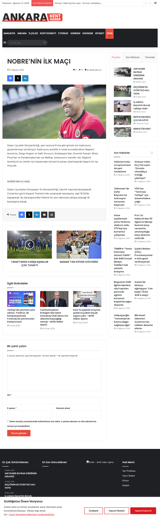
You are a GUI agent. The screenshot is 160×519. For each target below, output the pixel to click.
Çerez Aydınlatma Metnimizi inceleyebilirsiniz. (32, 514)
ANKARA (22, 33)
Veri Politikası (128, 471)
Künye (125, 480)
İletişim (125, 485)
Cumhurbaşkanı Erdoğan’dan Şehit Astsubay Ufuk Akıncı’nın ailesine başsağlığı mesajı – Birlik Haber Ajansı (54, 317)
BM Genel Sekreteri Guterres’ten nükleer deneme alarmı (144, 322)
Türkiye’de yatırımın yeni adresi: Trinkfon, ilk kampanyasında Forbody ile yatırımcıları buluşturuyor (21, 315)
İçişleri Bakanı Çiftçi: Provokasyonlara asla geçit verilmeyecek (144, 255)
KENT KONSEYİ (48, 33)
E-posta (12, 408)
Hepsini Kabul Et (143, 510)
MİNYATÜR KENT (142, 128)
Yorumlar (150, 57)
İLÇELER (33, 33)
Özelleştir (93, 510)
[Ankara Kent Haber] (32, 17)
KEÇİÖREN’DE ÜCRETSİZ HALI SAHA (141, 90)
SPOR (109, 33)
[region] (80, 508)
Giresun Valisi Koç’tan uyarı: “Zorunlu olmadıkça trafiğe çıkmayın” (86, 3)
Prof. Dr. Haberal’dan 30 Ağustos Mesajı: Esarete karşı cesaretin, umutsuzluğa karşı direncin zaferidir (144, 227)
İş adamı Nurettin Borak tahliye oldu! (141, 105)
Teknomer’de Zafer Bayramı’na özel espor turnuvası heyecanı (121, 196)
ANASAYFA (9, 33)
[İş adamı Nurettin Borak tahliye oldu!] (122, 106)
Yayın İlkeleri (128, 475)
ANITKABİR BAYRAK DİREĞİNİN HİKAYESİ (139, 73)
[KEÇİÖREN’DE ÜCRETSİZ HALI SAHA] (122, 91)
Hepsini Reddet (117, 510)
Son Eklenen (133, 57)
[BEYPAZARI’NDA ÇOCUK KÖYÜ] (122, 120)
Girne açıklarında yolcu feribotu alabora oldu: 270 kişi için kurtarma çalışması (122, 225)
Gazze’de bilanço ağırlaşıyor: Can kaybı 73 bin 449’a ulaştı (144, 288)
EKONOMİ (87, 33)
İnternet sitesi (63, 408)
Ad (9, 395)
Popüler (116, 57)
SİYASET (99, 33)
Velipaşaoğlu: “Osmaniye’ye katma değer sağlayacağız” (122, 320)
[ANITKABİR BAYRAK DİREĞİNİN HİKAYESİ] (122, 72)
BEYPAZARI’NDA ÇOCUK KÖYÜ (142, 118)
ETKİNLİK (63, 33)
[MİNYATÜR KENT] (122, 132)
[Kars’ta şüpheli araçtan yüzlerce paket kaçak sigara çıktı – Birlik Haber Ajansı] (87, 299)
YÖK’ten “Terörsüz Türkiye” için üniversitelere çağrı (142, 195)
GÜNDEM (75, 33)
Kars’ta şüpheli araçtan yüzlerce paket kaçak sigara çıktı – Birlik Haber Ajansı (86, 314)
